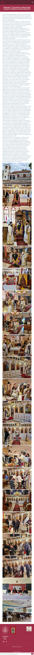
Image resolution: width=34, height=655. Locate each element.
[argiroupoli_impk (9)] (17, 368)
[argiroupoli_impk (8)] (17, 345)
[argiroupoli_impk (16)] (17, 522)
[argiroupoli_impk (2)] (17, 196)
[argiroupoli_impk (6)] (17, 301)
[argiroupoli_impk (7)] (17, 323)
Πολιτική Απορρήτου (17, 646)
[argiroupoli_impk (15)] (17, 500)
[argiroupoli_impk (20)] (17, 611)
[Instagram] (6, 641)
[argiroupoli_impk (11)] (17, 412)
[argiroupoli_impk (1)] (17, 173)
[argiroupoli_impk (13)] (17, 456)
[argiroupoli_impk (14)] (17, 478)
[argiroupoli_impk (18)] (17, 567)
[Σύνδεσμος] (2, 2)
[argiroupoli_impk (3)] (17, 226)
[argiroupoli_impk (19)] (17, 589)
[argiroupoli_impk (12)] (17, 434)
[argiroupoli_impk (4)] (17, 257)
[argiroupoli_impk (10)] (17, 390)
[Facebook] (3, 641)
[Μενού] (32, 2)
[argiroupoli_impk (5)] (17, 279)
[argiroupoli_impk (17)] (17, 545)
